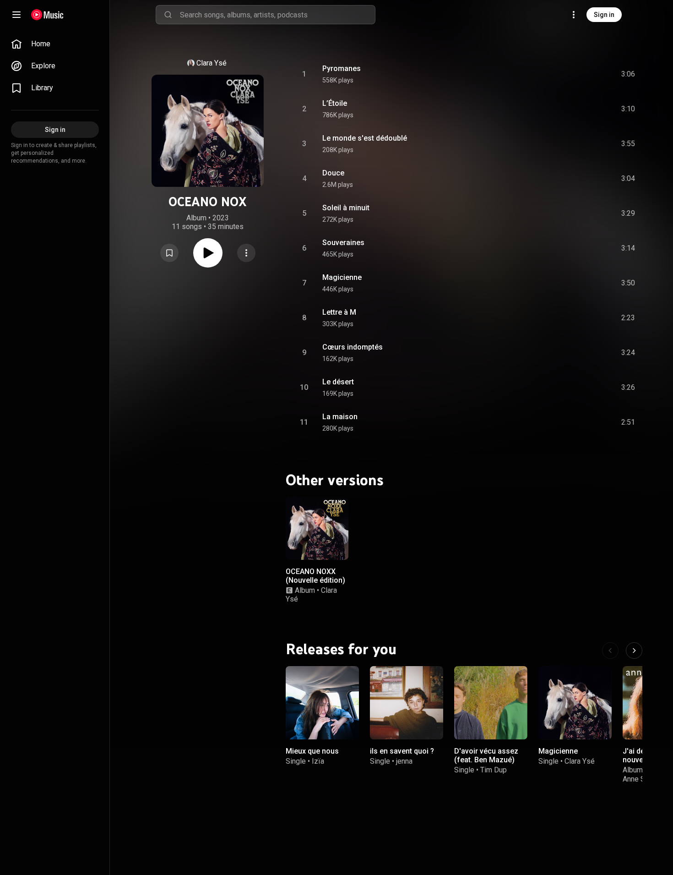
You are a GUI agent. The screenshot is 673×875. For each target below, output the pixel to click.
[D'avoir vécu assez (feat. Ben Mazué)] (490, 702)
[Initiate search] (168, 14)
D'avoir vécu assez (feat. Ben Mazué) (486, 755)
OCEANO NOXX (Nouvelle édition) (315, 575)
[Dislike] (576, 74)
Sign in (604, 14)
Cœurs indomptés (352, 347)
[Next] (634, 650)
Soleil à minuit (345, 207)
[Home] (47, 14)
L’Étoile (334, 103)
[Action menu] (246, 253)
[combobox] (277, 14)
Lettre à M (339, 312)
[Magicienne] (575, 702)
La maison (340, 416)
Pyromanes (341, 68)
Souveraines (343, 242)
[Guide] (16, 14)
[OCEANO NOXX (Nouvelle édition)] (317, 528)
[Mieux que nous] (322, 702)
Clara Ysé (211, 63)
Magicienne (342, 277)
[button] (169, 253)
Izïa (318, 761)
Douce (333, 173)
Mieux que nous (312, 751)
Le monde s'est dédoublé (364, 138)
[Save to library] (169, 252)
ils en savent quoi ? (402, 751)
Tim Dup (493, 770)
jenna (404, 761)
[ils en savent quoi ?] (406, 702)
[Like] (559, 74)
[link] (55, 44)
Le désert (338, 381)
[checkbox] (628, 74)
